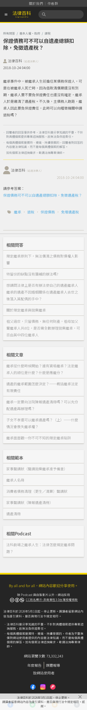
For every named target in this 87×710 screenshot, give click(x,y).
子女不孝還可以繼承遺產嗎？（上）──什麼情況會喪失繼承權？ (42, 423)
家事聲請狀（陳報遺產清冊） (29, 502)
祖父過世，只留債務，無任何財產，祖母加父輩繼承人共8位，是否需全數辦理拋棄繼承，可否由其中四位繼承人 (43, 328)
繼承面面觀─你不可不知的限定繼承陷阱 (38, 437)
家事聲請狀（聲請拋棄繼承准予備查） (36, 468)
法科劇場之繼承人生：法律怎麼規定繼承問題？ (40, 548)
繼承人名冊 (15, 480)
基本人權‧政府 (29, 33)
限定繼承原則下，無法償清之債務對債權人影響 (42, 259)
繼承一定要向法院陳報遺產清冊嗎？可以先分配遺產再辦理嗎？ (42, 405)
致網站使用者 (43, 672)
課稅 (47, 33)
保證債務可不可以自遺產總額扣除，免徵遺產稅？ (42, 195)
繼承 (17, 211)
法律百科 (24, 60)
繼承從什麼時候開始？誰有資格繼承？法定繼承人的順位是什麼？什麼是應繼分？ (42, 369)
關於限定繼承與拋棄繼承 (26, 310)
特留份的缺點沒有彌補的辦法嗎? (32, 274)
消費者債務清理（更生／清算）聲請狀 (36, 491)
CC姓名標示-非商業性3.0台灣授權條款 (52, 599)
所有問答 (9, 33)
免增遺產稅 (70, 211)
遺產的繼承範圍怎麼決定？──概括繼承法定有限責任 (42, 387)
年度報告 (34, 665)
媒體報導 (53, 665)
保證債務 (48, 211)
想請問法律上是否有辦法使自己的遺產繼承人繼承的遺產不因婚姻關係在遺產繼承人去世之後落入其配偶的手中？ (42, 292)
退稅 (30, 211)
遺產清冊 (13, 513)
